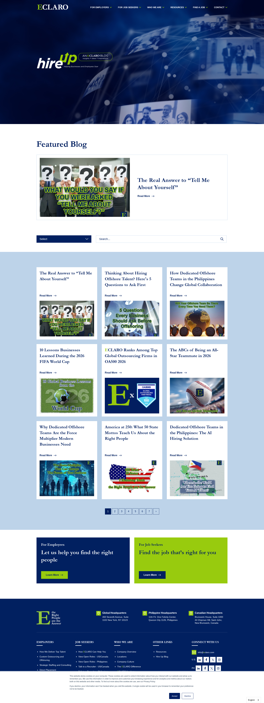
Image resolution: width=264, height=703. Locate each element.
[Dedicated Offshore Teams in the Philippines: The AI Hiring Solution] (197, 460)
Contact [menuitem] (219, 7)
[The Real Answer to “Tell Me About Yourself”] (132, 187)
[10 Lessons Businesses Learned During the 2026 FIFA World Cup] (67, 380)
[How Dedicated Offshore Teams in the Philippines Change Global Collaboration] (197, 303)
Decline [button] (187, 696)
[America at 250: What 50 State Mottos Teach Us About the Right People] (132, 460)
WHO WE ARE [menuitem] (154, 7)
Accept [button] (174, 696)
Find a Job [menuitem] (199, 7)
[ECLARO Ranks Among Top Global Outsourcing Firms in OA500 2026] (132, 380)
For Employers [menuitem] (99, 7)
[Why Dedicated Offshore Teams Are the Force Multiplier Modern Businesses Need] (67, 460)
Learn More (52, 575)
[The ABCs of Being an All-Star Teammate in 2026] (197, 380)
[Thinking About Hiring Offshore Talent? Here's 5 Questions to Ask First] (132, 303)
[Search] (222, 239)
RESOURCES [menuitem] (177, 7)
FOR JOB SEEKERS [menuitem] (128, 7)
